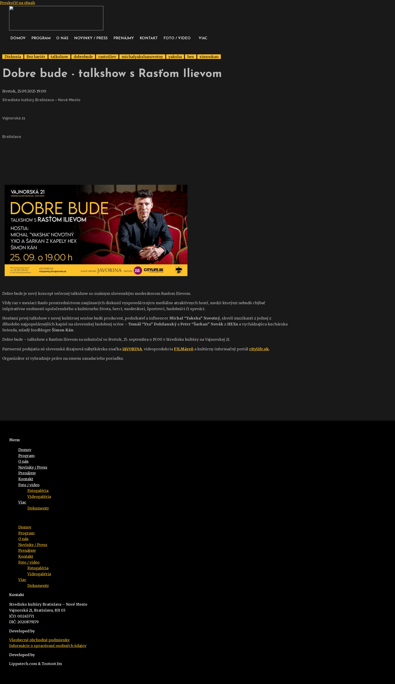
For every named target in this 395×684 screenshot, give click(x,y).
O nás (62, 38)
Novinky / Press (91, 38)
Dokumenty (38, 508)
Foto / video (177, 38)
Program (41, 38)
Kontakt (149, 38)
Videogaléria (39, 496)
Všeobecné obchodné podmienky (39, 640)
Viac (203, 38)
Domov (18, 38)
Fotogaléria (37, 490)
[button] (178, 38)
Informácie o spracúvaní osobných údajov (47, 645)
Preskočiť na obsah (17, 2)
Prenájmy (123, 38)
